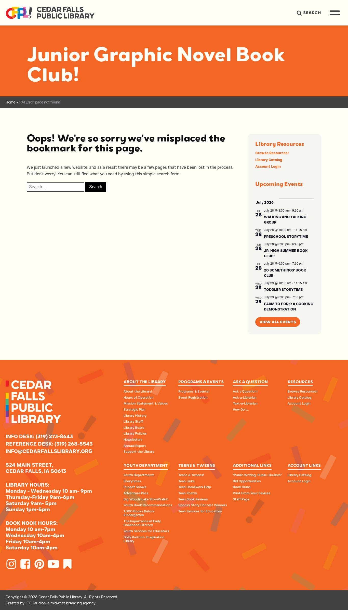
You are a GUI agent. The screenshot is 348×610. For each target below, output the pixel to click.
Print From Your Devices (251, 493)
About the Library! (138, 391)
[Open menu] (335, 12)
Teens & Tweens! (191, 475)
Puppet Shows (135, 487)
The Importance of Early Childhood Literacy (142, 523)
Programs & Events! (193, 391)
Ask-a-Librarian (245, 397)
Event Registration (193, 397)
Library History (135, 415)
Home (10, 102)
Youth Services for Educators (146, 531)
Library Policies (135, 433)
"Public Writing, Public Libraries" (257, 475)
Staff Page (241, 499)
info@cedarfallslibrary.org (49, 451)
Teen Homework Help (194, 487)
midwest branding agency (73, 603)
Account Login (268, 166)
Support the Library (139, 451)
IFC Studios (35, 603)
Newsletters (133, 439)
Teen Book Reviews (193, 499)
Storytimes (132, 481)
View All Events (277, 322)
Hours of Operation (139, 397)
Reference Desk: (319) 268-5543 (49, 444)
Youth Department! (139, 475)
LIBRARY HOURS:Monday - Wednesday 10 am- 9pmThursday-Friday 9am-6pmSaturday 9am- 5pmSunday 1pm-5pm (49, 497)
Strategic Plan (134, 409)
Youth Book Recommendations (148, 505)
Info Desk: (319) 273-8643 (39, 436)
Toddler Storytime (283, 289)
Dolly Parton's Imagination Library (144, 539)
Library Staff (133, 421)
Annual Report (135, 446)
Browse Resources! (272, 153)
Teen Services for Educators (200, 511)
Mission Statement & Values (146, 403)
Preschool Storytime (286, 236)
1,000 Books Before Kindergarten (139, 513)
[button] (309, 13)
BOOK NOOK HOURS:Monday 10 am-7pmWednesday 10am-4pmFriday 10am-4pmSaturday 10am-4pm (35, 535)
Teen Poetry (187, 493)
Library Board (134, 427)
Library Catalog (268, 160)
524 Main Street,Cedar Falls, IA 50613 (36, 468)
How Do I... (241, 409)
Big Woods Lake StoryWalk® (146, 499)
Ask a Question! (245, 391)
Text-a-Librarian (245, 403)
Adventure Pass (136, 493)
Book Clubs (242, 487)
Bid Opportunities (247, 481)
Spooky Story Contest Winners (202, 505)
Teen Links (186, 481)
